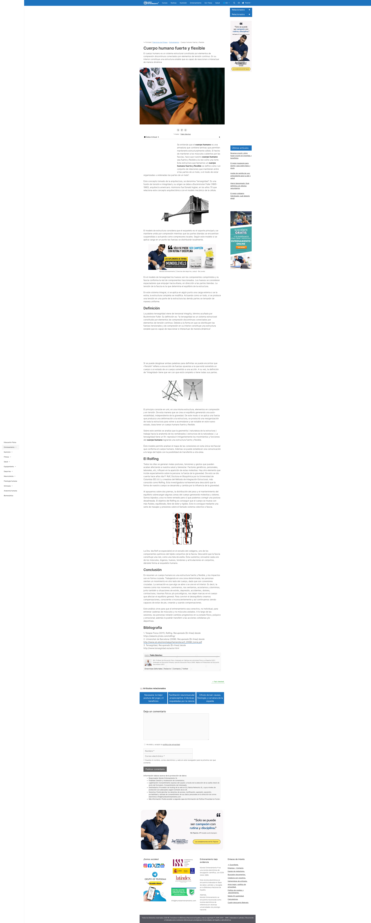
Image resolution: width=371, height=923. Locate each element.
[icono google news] (162, 867)
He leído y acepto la (163, 744)
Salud (217, 3)
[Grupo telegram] (243, 2)
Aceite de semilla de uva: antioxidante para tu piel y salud (240, 175)
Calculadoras (233, 899)
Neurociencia (8, 476)
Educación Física (10, 442)
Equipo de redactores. (236, 871)
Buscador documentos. (237, 875)
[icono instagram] (145, 867)
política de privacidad (171, 744)
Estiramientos (174, 42)
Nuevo (247, 3)
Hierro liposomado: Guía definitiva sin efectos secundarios (239, 185)
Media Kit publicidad (236, 896)
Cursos (164, 3)
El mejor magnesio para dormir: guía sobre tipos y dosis (240, 165)
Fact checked (219, 682)
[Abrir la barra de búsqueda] (234, 3)
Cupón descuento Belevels (238, 903)
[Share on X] (178, 130)
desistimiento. (233, 893)
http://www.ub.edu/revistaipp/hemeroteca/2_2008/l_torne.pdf (172, 642)
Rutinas (174, 3)
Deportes (7, 471)
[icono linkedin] (158, 867)
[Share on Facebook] (181, 130)
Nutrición (183, 3)
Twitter (185, 669)
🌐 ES (225, 3)
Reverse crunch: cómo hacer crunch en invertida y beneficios (241, 155)
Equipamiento (9, 466)
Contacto (177, 669)
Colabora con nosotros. (237, 878)
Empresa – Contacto (235, 868)
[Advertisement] (182, 25)
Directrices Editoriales (154, 669)
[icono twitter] (154, 867)
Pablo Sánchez (186, 134)
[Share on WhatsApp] (185, 130)
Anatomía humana (10, 491)
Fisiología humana (10, 481)
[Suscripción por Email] (239, 2)
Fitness (6, 457)
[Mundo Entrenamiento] (151, 3)
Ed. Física (208, 3)
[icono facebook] (150, 867)
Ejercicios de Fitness (160, 42)
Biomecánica (8, 496)
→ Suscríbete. (233, 865)
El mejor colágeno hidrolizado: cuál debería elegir (240, 195)
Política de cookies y (236, 890)
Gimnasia (7, 486)
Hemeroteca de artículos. (237, 881)
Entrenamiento (195, 3)
